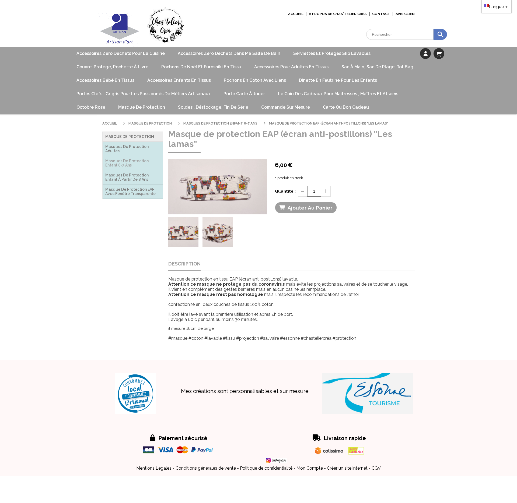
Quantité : (285, 191)
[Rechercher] (440, 34)
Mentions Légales (154, 468)
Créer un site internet (347, 468)
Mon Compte (309, 468)
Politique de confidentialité (266, 468)
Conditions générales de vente (206, 468)
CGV (376, 468)
